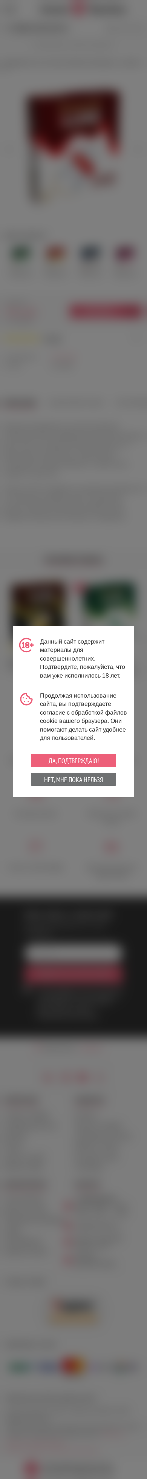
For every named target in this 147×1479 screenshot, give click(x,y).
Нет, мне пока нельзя (73, 779)
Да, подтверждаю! (74, 760)
